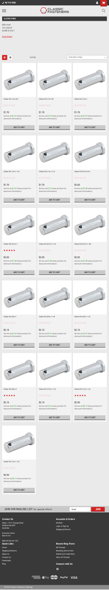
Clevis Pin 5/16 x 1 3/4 (82, 244)
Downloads (6, 561)
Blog (4, 564)
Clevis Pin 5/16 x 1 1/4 (47, 244)
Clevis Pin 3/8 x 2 (10, 389)
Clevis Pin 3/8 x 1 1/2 (82, 317)
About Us (5, 554)
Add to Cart (19, 127)
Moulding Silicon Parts (65, 551)
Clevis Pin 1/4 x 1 (80, 99)
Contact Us (6, 557)
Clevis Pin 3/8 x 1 (10, 317)
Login (58, 526)
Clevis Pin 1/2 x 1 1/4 (82, 389)
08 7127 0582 (10, 3)
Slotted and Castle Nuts (65, 554)
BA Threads (60, 547)
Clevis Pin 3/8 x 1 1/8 (47, 317)
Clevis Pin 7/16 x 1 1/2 (47, 389)
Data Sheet (7, 37)
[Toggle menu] (4, 11)
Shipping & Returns (63, 529)
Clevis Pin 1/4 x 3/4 (11, 99)
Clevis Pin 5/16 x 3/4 (82, 172)
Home (4, 547)
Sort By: (33, 57)
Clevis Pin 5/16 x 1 (10, 244)
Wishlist (59, 523)
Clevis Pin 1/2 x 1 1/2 (11, 462)
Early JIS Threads (63, 557)
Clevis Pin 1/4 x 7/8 (46, 99)
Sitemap (29, 587)
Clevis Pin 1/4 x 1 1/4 (11, 172)
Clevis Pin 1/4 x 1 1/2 (47, 172)
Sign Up (66, 526)
